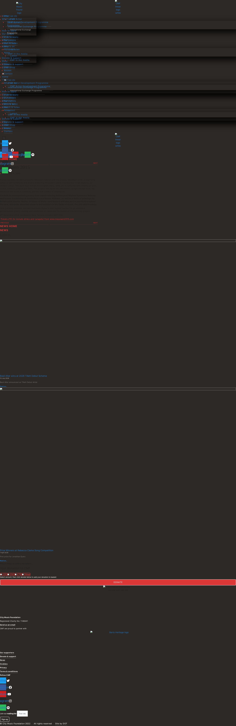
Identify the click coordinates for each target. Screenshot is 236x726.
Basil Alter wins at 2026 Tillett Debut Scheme (23, 376)
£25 (4, 574)
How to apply (11, 37)
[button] (19, 80)
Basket (7, 70)
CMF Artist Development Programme (14, 22)
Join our (8, 713)
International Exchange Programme (19, 31)
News (7, 52)
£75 (19, 574)
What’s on (9, 46)
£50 (11, 574)
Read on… (3, 386)
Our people (10, 40)
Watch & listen (12, 49)
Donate (118, 582)
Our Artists (10, 43)
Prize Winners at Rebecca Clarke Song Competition (26, 550)
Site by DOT (61, 723)
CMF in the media (20, 60)
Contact (8, 73)
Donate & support (13, 64)
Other (27, 574)
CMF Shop (9, 67)
